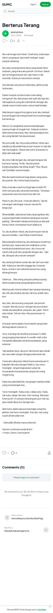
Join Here (42, 609)
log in (24, 477)
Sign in (33, 4)
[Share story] (18, 40)
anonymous (17, 32)
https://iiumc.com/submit (17, 432)
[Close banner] (50, 606)
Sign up (45, 4)
